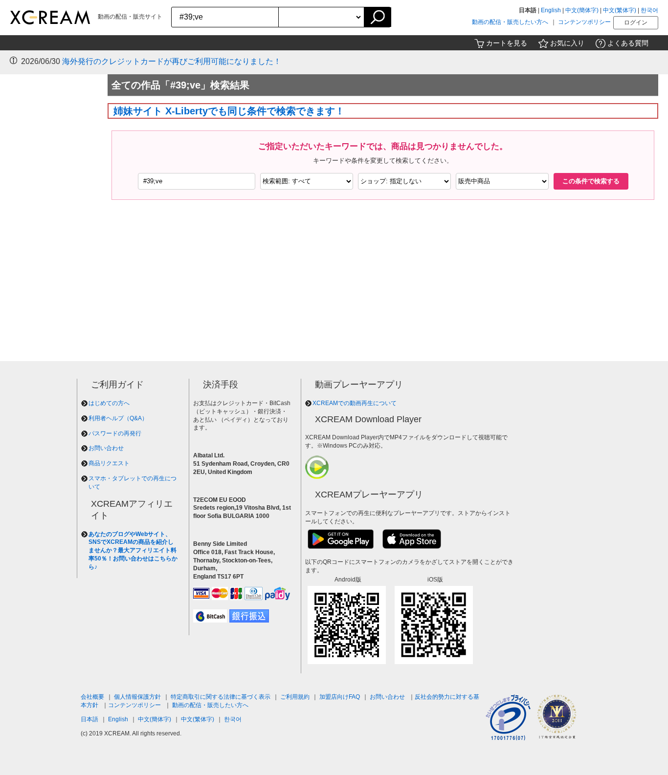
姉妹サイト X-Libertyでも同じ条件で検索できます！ (229, 111)
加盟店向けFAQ (339, 696)
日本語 (89, 719)
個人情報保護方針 (137, 696)
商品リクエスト (109, 463)
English (551, 10)
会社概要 (92, 696)
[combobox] (225, 17)
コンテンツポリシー (584, 22)
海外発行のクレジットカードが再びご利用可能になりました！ (171, 61)
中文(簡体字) (582, 10)
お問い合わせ (106, 448)
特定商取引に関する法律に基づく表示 (220, 696)
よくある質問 (627, 43)
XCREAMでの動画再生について (354, 403)
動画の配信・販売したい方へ (510, 22)
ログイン (635, 22)
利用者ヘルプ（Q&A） (118, 418)
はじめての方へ (109, 403)
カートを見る (506, 43)
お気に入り (567, 43)
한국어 (649, 10)
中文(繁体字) (619, 10)
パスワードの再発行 (115, 433)
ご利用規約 (295, 696)
